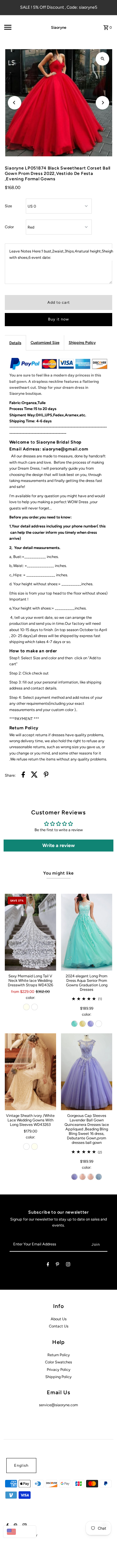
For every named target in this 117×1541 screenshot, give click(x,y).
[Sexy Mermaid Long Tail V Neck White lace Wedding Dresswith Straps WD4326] (30, 932)
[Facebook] (48, 1265)
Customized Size (45, 342)
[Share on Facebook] (23, 775)
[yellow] (83, 1024)
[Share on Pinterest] (46, 775)
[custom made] (99, 1024)
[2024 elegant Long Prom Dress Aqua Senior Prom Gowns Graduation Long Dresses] (86, 932)
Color (9, 227)
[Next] (102, 102)
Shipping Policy (82, 342)
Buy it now (58, 319)
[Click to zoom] (102, 59)
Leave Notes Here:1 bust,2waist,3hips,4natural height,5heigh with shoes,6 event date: (61, 254)
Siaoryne (58, 27)
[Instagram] (68, 1265)
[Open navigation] (19, 27)
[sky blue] (99, 1177)
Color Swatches (58, 1362)
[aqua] (74, 1024)
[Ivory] (26, 1007)
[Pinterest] (57, 1265)
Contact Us (58, 1326)
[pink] (83, 1177)
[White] (35, 1007)
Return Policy (58, 1355)
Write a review (58, 845)
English (21, 1465)
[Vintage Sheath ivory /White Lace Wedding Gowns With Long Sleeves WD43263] (30, 1071)
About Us (59, 1319)
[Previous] (14, 102)
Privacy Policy (58, 1369)
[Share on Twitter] (34, 775)
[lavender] (91, 1024)
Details (15, 343)
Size (8, 206)
